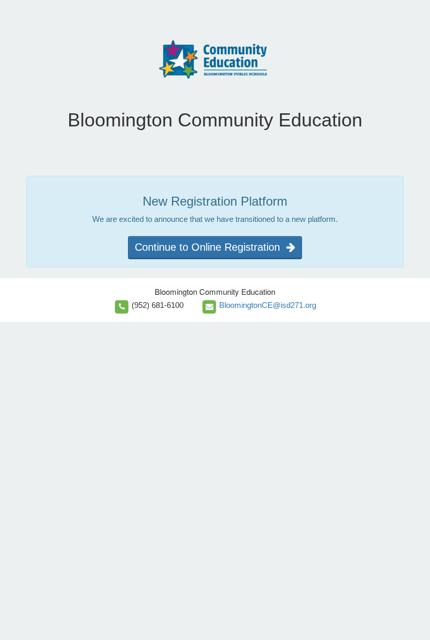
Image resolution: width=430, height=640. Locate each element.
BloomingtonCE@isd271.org (267, 305)
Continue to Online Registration (210, 247)
